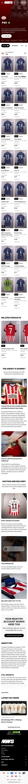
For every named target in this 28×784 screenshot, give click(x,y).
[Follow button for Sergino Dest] (12, 183)
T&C (8, 779)
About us (3, 748)
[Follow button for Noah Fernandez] (25, 89)
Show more (4, 692)
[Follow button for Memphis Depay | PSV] (18, 322)
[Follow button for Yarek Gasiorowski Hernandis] (25, 279)
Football (7, 40)
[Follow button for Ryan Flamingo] (12, 247)
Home (2, 40)
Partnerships (4, 750)
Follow (7, 36)
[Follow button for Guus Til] (25, 152)
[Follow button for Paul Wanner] (25, 120)
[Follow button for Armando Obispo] (25, 247)
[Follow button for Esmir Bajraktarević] (25, 183)
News (2, 752)
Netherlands (14, 40)
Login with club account (14, 635)
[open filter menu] (26, 46)
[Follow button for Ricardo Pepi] (25, 214)
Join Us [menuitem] (23, 2)
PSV (26, 40)
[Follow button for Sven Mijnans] (12, 152)
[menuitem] (2, 2)
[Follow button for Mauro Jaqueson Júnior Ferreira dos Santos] (12, 214)
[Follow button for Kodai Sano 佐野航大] (25, 58)
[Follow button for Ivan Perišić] (12, 58)
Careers (3, 753)
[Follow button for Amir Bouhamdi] (12, 120)
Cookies (19, 779)
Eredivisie (21, 40)
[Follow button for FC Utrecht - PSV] (25, 53)
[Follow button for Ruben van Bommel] (12, 89)
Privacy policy (13, 779)
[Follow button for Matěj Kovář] (12, 279)
